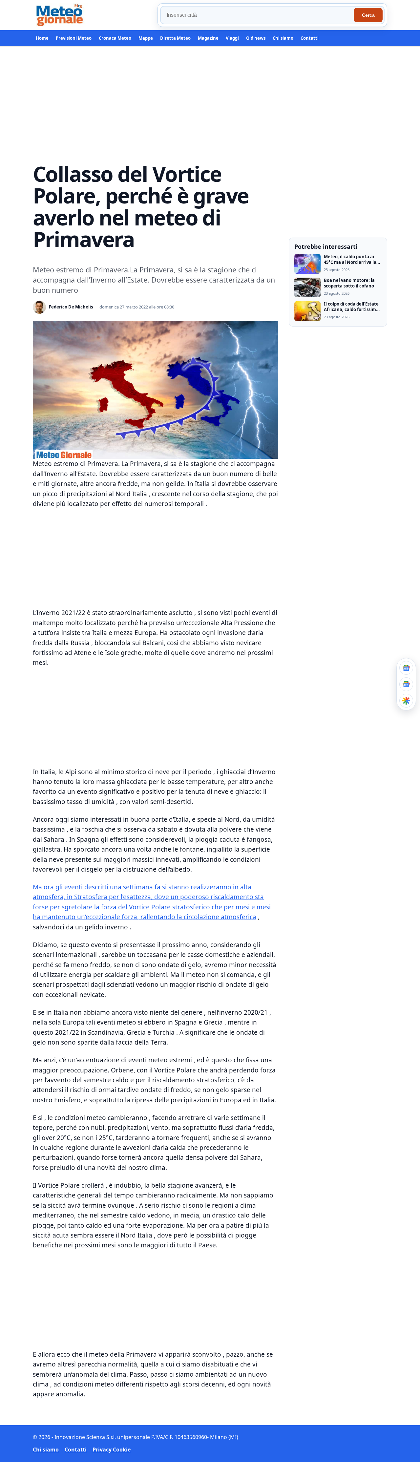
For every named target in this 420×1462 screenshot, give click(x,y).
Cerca (368, 15)
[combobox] (258, 15)
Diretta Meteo (175, 38)
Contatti (310, 38)
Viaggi (232, 38)
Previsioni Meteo (74, 38)
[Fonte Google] (406, 668)
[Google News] (406, 684)
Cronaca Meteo (115, 38)
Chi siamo (283, 38)
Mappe (145, 38)
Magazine (208, 38)
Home (42, 38)
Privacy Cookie (112, 1449)
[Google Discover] (406, 701)
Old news (255, 38)
